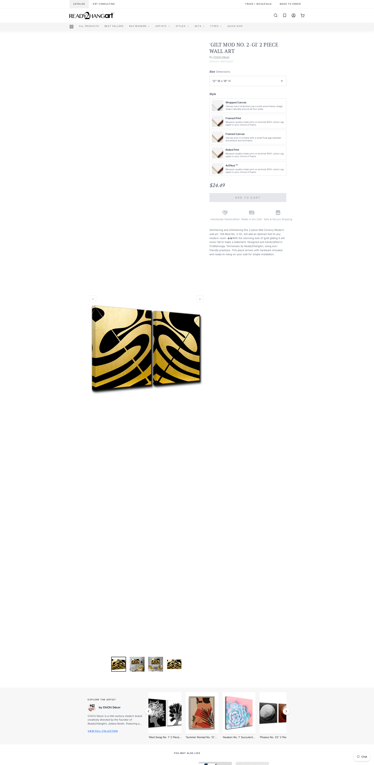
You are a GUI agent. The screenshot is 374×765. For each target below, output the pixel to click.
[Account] (293, 15)
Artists (161, 26)
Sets (198, 26)
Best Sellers (114, 26)
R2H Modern (138, 26)
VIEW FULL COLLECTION (103, 731)
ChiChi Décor (221, 57)
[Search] (275, 15)
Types (214, 26)
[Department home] (71, 27)
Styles (181, 26)
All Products (89, 26)
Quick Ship (235, 26)
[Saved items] (284, 15)
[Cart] (302, 15)
